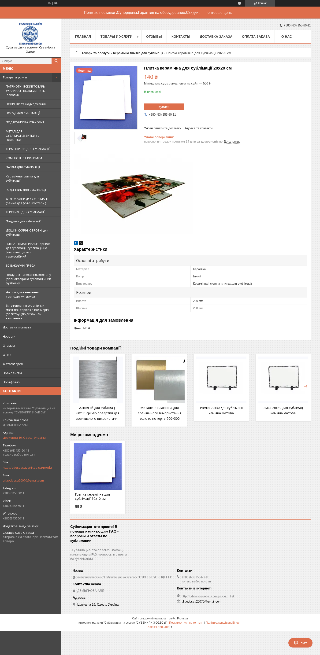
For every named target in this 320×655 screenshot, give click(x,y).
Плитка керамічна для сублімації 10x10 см (92, 496)
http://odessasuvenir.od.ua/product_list (28, 467)
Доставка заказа (216, 36)
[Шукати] (56, 60)
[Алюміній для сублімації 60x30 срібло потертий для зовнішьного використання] (98, 380)
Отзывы (9, 345)
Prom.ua (182, 618)
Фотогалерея (13, 364)
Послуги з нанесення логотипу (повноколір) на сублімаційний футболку (28, 278)
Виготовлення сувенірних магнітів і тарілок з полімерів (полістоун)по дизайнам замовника (27, 311)
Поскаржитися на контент (186, 622)
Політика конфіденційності (224, 622)
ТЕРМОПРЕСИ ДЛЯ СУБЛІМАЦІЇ (27, 149)
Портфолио (11, 382)
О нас (7, 355)
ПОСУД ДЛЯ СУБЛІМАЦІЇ (23, 113)
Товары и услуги (15, 77)
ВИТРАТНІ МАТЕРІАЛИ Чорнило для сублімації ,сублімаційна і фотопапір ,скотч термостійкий (28, 250)
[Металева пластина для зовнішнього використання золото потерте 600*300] (159, 380)
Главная (83, 36)
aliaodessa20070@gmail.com (23, 480)
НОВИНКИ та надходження (26, 104)
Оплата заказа (256, 36)
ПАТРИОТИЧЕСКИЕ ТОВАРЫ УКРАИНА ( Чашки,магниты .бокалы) (25, 90)
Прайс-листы (12, 373)
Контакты (180, 36)
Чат (304, 643)
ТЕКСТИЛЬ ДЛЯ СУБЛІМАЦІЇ (25, 212)
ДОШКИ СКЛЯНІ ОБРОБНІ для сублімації (27, 232)
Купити (164, 107)
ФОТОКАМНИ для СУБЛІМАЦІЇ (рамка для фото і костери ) (27, 201)
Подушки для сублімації (23, 221)
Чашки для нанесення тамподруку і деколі (22, 294)
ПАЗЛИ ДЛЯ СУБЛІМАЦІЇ (23, 167)
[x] (81, 243)
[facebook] (76, 243)
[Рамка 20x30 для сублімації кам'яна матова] (221, 380)
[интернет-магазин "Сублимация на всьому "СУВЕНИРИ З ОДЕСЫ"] (30, 33)
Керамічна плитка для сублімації (22, 178)
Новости (9, 336)
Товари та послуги (96, 53)
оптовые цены (220, 13)
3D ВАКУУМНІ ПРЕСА (20, 265)
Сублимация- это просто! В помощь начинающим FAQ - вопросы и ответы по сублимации (98, 554)
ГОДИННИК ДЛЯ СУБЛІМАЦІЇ (26, 190)
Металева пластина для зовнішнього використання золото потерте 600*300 (159, 413)
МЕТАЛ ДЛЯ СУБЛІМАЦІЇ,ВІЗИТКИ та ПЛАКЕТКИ (22, 135)
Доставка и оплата (17, 327)
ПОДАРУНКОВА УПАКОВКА (25, 122)
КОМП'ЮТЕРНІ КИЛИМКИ (24, 158)
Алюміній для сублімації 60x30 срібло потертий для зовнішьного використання (97, 413)
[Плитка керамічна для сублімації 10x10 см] (98, 466)
